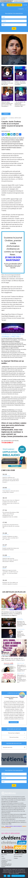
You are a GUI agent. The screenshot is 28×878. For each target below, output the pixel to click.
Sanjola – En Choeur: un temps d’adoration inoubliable (20, 83)
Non (9, 875)
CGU (2, 856)
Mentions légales (18, 856)
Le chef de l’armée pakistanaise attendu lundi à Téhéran (21, 633)
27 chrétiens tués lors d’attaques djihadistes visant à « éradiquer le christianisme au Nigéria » (11, 613)
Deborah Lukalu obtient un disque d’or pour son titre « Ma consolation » (7, 104)
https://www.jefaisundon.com (14, 436)
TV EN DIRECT (7, 443)
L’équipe (16, 858)
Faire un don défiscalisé (14, 4)
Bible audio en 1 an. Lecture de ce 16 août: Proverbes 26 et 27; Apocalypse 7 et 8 (21, 679)
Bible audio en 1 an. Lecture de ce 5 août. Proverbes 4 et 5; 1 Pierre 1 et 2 (13, 659)
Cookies (3, 858)
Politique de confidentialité (18, 875)
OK (5, 875)
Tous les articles (13, 722)
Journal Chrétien (7, 796)
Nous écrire (4, 854)
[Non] (26, 873)
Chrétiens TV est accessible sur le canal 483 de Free (7, 83)
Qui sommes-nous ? (18, 854)
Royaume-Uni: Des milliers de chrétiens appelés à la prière (21, 624)
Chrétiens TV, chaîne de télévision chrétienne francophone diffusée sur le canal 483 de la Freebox (6, 863)
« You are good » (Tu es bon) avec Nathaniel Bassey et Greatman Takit (20, 104)
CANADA (6, 113)
